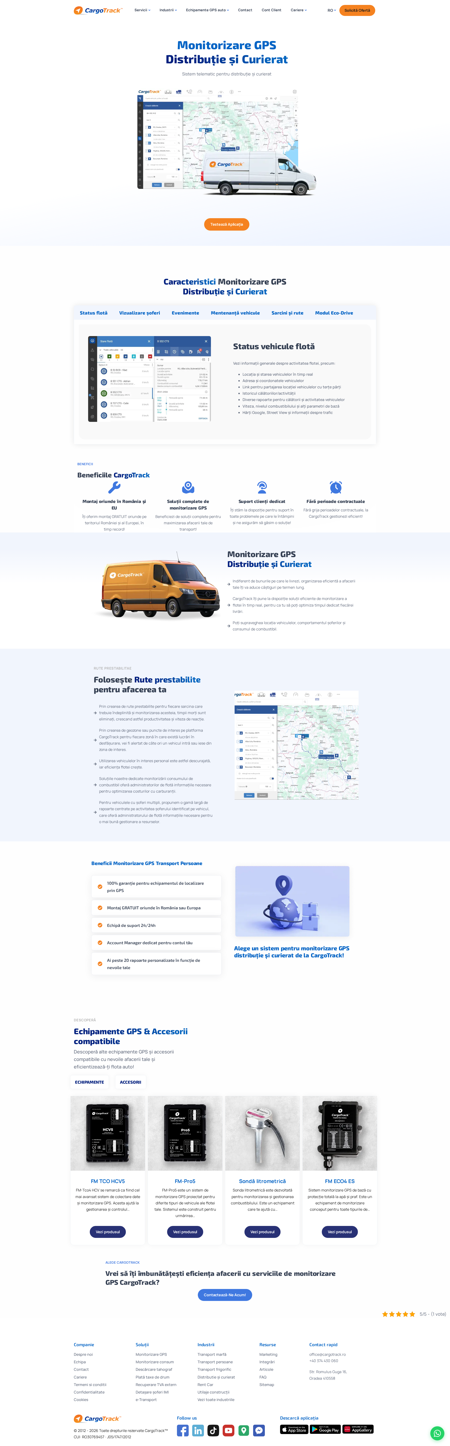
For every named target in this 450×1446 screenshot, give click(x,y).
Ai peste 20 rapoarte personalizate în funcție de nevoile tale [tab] (153, 964)
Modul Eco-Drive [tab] (334, 312)
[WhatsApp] (437, 1433)
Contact (245, 9)
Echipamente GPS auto (206, 9)
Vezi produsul (108, 1231)
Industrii (167, 9)
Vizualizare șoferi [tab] (139, 312)
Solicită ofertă (357, 10)
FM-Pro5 (185, 1181)
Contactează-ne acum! (225, 1294)
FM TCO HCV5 (108, 1181)
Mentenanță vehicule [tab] (235, 312)
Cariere (297, 9)
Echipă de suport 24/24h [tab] (131, 925)
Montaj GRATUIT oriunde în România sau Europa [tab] (154, 907)
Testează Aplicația (226, 224)
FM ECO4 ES (339, 1181)
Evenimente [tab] (185, 312)
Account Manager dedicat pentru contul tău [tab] (150, 942)
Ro (330, 10)
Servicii (141, 9)
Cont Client (271, 9)
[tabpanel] (225, 382)
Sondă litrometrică (262, 1181)
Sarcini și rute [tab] (288, 312)
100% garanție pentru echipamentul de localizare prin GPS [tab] (155, 886)
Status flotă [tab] (94, 312)
